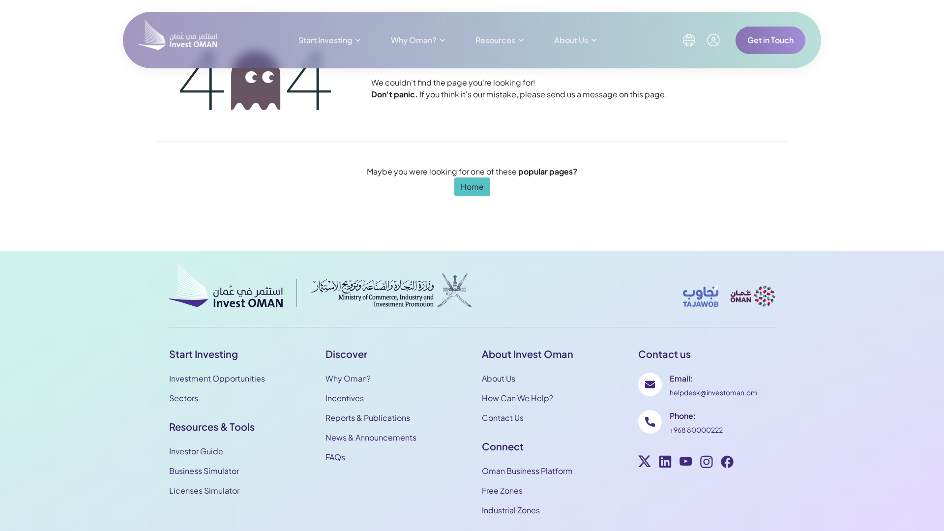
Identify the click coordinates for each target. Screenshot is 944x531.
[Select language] (688, 40)
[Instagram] (706, 463)
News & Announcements (370, 437)
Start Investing (325, 40)
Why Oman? (414, 40)
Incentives (344, 398)
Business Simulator (204, 471)
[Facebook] (727, 463)
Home (472, 186)
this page (647, 94)
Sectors (183, 398)
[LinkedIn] (665, 463)
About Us (571, 40)
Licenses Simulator (204, 490)
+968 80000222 (696, 429)
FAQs (335, 457)
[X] (644, 463)
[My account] (713, 40)
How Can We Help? (517, 398)
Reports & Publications (367, 418)
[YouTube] (685, 463)
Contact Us (503, 418)
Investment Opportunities (217, 378)
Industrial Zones (511, 510)
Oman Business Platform (527, 471)
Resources (495, 40)
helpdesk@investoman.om (713, 392)
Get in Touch (770, 40)
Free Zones (502, 490)
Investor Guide (196, 451)
